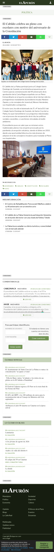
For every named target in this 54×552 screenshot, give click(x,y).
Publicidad (7, 528)
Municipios (7, 496)
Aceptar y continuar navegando (44, 545)
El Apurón (6, 42)
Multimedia (7, 522)
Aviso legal (6, 538)
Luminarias (9, 432)
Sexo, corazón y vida (14, 462)
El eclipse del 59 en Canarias (16, 460)
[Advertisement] (27, 254)
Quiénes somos (8, 525)
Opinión (6, 509)
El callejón (10, 435)
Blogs (5, 512)
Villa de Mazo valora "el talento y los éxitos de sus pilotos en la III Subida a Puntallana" (24, 379)
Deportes (32, 499)
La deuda (8, 469)
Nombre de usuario (13, 329)
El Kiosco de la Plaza (36, 509)
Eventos (31, 512)
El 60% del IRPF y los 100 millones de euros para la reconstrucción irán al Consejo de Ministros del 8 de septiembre (25, 397)
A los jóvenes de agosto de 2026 (17, 442)
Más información (16, 550)
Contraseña (11, 337)
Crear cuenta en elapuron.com (38, 338)
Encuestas (32, 515)
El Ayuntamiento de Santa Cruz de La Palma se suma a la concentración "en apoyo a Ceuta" (26, 370)
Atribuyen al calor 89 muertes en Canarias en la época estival (25, 407)
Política (27, 12)
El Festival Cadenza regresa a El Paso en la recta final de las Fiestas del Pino (26, 387)
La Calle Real (7, 515)
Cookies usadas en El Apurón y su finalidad (14, 548)
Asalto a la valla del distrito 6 (16, 451)
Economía (6, 503)
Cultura (31, 503)
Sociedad (31, 496)
